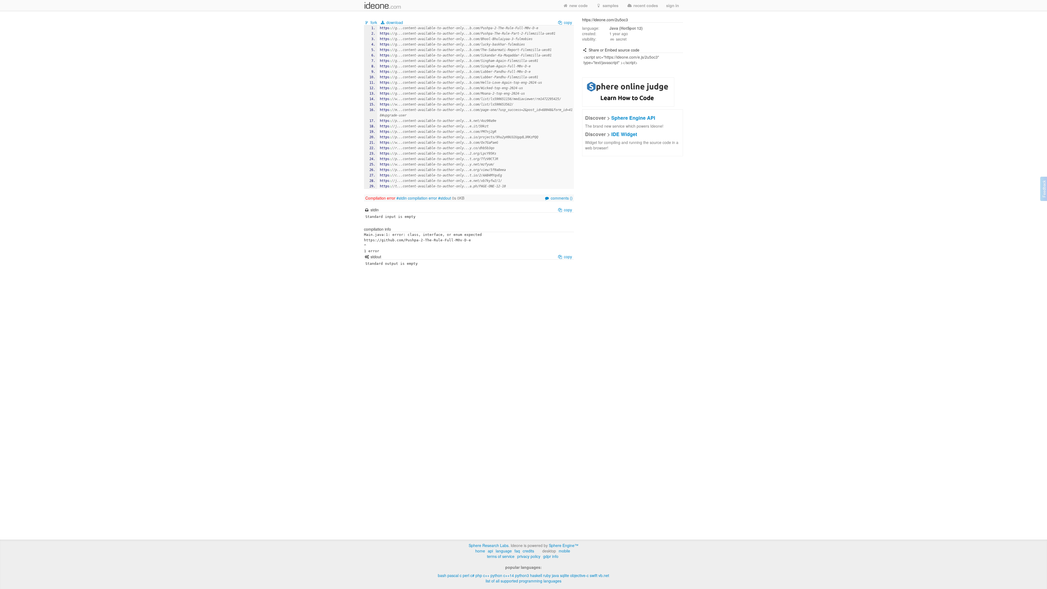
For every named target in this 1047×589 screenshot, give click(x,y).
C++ (486, 575)
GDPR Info (550, 556)
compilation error (422, 198)
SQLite (564, 575)
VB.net (603, 575)
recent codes (645, 5)
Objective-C (579, 575)
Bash (442, 575)
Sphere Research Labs (489, 545)
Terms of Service (501, 556)
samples (609, 5)
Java (555, 575)
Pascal (453, 575)
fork (373, 22)
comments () (561, 198)
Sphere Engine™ (563, 545)
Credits (528, 551)
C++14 (508, 575)
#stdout (444, 198)
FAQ (517, 551)
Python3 (522, 575)
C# (472, 575)
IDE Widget (624, 134)
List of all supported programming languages (523, 581)
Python (496, 575)
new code (578, 5)
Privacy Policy (528, 556)
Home (480, 551)
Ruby (547, 575)
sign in (672, 5)
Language (504, 551)
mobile (564, 551)
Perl (466, 575)
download (394, 22)
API (490, 551)
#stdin (401, 198)
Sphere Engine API (633, 117)
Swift (593, 575)
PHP (479, 575)
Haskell (536, 575)
